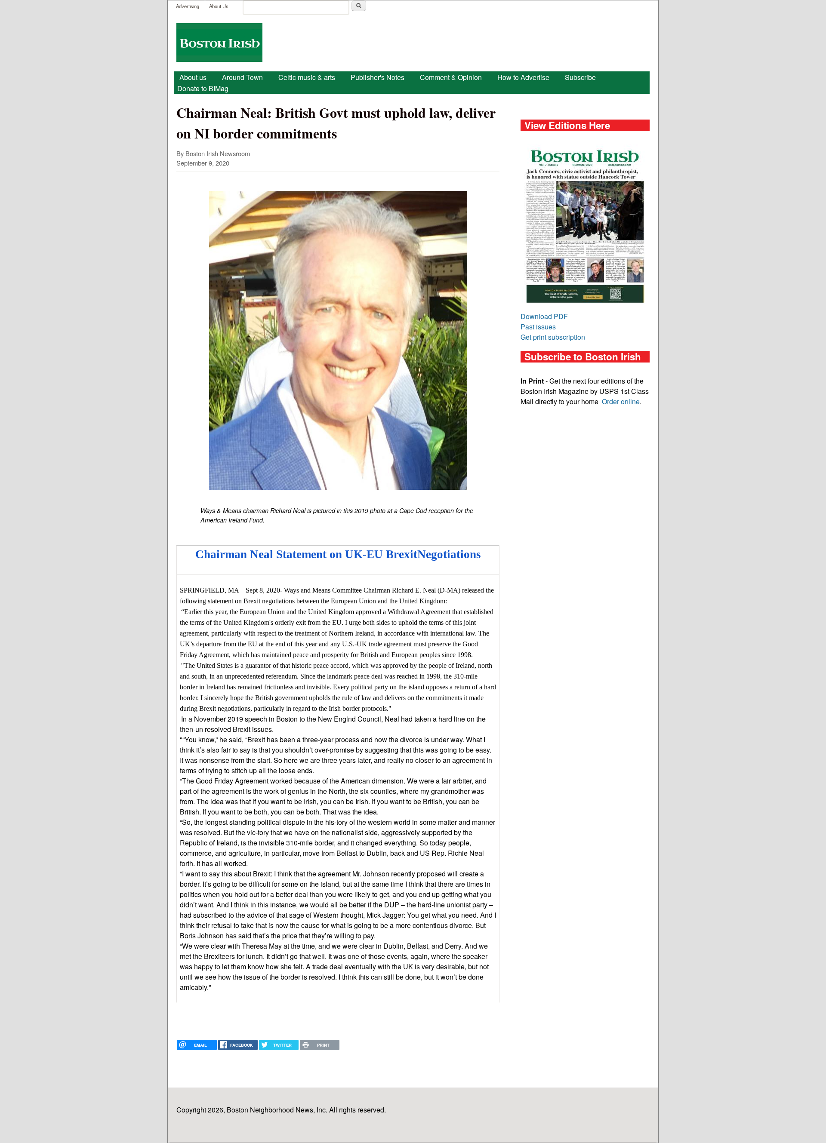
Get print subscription (553, 337)
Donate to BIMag (202, 88)
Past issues (538, 327)
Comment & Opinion (451, 77)
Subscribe (580, 77)
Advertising (187, 6)
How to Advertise (523, 77)
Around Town (242, 77)
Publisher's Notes (377, 77)
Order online (621, 401)
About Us (218, 6)
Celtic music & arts (306, 77)
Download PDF (544, 316)
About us (192, 77)
